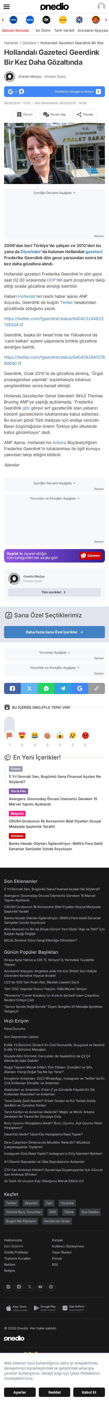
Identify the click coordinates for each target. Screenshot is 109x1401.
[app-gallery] (74, 1308)
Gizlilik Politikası (16, 1252)
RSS (55, 1264)
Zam (49, 1203)
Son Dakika (90, 1212)
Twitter (66, 302)
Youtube (67, 1203)
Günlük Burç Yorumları (23, 1212)
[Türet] (95, 20)
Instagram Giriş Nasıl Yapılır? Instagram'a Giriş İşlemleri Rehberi (53, 1153)
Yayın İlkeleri (61, 1252)
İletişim (9, 1270)
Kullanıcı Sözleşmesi (68, 1246)
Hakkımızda (13, 1240)
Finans (16, 769)
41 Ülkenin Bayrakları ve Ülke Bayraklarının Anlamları (44, 1162)
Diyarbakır (31, 251)
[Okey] (46, 20)
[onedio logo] (51, 1338)
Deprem (31, 1203)
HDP (51, 280)
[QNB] (79, 20)
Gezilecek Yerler (57, 1221)
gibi (26, 407)
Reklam (9, 1264)
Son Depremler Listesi (21, 1037)
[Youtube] (40, 1286)
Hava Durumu (14, 1029)
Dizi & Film (18, 791)
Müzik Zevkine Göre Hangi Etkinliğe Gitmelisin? (40, 940)
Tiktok (69, 1212)
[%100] (63, 20)
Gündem (29, 43)
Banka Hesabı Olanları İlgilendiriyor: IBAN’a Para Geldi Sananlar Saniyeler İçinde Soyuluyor (56, 846)
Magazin (17, 813)
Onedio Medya (42, 76)
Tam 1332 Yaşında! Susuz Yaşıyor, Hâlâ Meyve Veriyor (45, 989)
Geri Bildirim (13, 1246)
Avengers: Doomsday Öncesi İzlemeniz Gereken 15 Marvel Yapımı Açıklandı (53, 801)
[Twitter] (29, 1286)
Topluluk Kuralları (17, 1258)
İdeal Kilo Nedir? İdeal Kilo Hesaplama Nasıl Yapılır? (43, 1134)
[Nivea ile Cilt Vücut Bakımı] (13, 20)
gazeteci (93, 251)
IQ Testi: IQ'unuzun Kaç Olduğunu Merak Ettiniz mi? (44, 1181)
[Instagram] (8, 1286)
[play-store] (46, 1308)
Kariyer (57, 1240)
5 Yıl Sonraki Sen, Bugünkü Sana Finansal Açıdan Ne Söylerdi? (55, 779)
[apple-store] (18, 1308)
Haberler (11, 43)
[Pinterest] (51, 1286)
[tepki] (9, 735)
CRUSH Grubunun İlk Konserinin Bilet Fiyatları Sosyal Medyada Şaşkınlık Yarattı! (55, 824)
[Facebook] (19, 1286)
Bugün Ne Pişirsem (21, 1221)
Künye (57, 1258)
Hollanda (26, 296)
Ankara (59, 442)
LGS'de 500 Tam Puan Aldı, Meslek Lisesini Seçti (41, 982)
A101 (52, 1212)
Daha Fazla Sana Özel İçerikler (52, 632)
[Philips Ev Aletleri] (30, 20)
